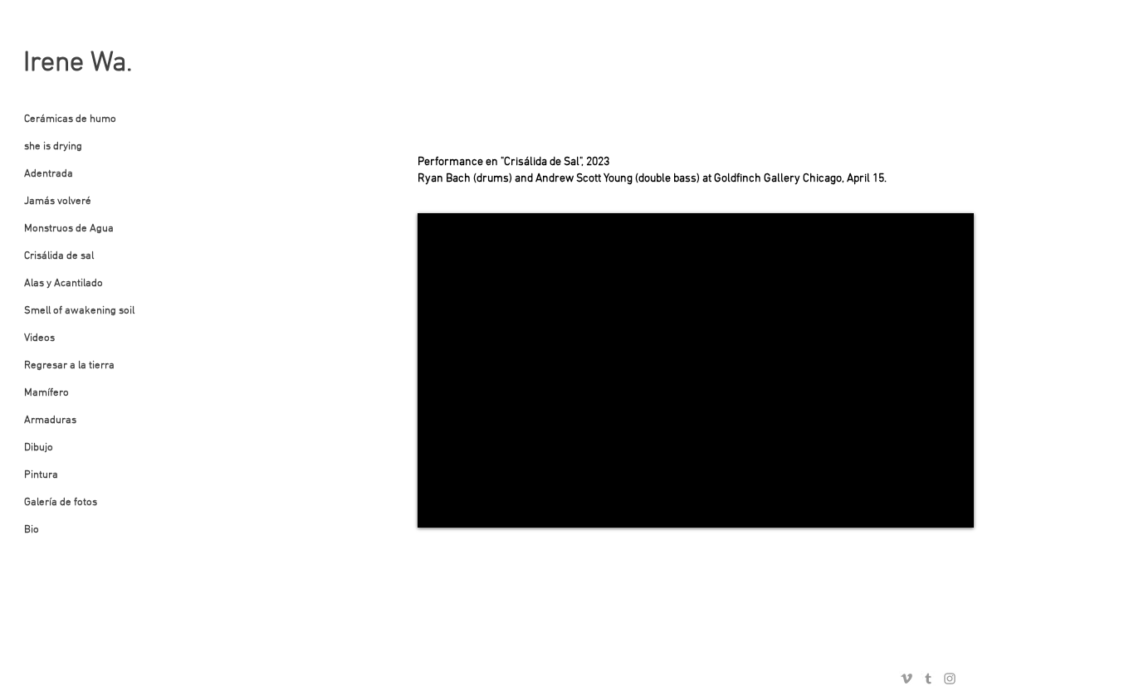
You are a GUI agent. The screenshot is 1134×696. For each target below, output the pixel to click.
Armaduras (50, 420)
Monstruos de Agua (69, 229)
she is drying (53, 146)
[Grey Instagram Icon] (949, 678)
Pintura (41, 475)
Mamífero (46, 393)
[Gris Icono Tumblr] (928, 678)
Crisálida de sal (59, 256)
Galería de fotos (60, 502)
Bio (31, 530)
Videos (39, 338)
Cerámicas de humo (70, 119)
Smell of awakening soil (79, 311)
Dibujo (38, 448)
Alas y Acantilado (63, 283)
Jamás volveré (57, 201)
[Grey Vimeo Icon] (906, 678)
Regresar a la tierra (69, 365)
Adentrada (48, 174)
